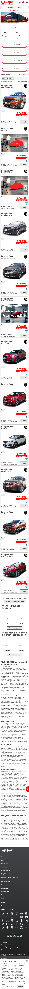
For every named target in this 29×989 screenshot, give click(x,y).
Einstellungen (8, 986)
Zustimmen (20, 986)
